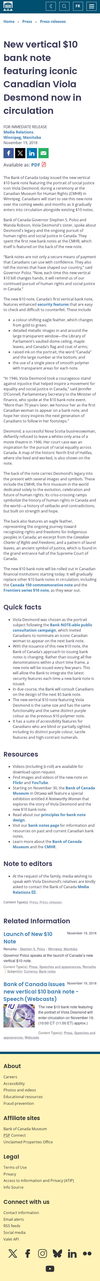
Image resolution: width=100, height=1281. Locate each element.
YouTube (40, 782)
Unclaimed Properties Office (28, 1142)
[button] (8, 153)
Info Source (13, 1187)
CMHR (50, 846)
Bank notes (47, 971)
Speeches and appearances (60, 966)
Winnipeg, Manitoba (22, 137)
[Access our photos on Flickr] (87, 1256)
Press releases (53, 21)
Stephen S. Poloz (32, 949)
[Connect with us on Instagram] (43, 1256)
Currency (30, 971)
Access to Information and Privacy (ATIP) (38, 1180)
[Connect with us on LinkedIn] (72, 1256)
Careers (10, 1076)
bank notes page (43, 825)
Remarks (89, 966)
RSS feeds (11, 1225)
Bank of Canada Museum (25, 1128)
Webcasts (32, 1037)
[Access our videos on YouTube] (50, 1272)
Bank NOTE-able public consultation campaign (52, 627)
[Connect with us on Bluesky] (57, 1256)
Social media (14, 1232)
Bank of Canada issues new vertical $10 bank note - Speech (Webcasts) (41, 992)
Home (8, 21)
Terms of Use (15, 1167)
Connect (14, 1135)
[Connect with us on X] (13, 1256)
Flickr (18, 782)
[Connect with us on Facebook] (28, 1256)
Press (27, 21)
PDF (35, 165)
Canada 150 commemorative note (41, 585)
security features (53, 304)
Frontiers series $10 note (26, 590)
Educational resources (23, 1096)
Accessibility (14, 1083)
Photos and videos (19, 1090)
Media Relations (18, 132)
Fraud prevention (18, 1103)
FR (78, 6)
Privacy (9, 1174)
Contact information (21, 1212)
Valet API (11, 1239)
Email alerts (13, 1219)
